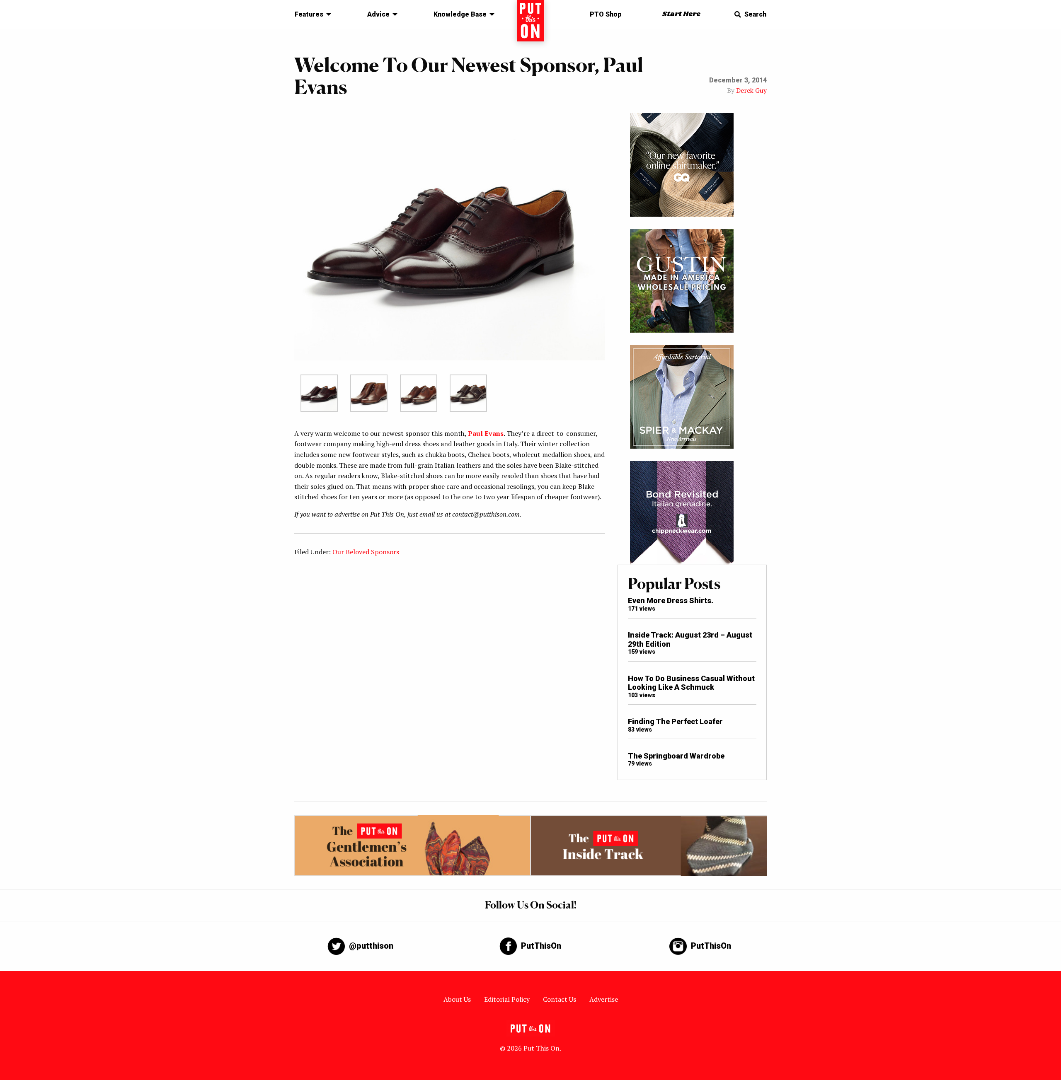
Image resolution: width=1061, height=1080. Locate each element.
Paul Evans (486, 433)
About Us (457, 999)
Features (309, 14)
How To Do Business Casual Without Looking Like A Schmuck (691, 683)
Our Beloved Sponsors (365, 551)
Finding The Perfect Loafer (675, 721)
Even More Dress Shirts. (670, 600)
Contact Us (559, 999)
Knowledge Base (460, 14)
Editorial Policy (507, 999)
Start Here (681, 14)
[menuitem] (310, 14)
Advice (378, 14)
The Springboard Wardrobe (676, 755)
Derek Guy (751, 90)
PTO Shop (606, 14)
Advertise (603, 999)
